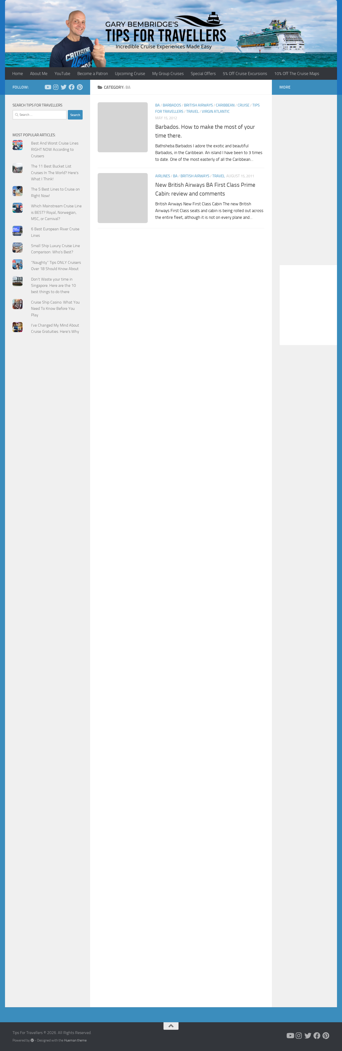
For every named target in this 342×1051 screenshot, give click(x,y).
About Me (39, 73)
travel (192, 111)
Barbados (172, 105)
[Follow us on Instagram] (56, 87)
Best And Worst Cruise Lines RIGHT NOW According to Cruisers (54, 149)
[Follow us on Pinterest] (80, 87)
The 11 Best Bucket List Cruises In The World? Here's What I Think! (54, 172)
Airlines (162, 176)
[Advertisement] (48, 439)
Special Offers (203, 73)
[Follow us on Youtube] (48, 87)
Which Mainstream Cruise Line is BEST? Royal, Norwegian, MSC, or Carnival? (56, 212)
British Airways (198, 105)
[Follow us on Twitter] (64, 87)
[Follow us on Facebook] (72, 87)
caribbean (225, 105)
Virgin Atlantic (216, 111)
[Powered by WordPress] (32, 1040)
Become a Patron (92, 73)
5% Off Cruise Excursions (245, 73)
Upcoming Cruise (130, 73)
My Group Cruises (168, 73)
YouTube (62, 73)
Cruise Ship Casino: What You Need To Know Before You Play (55, 308)
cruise (243, 105)
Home (17, 73)
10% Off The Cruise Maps (296, 73)
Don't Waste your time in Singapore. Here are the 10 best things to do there (53, 285)
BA (157, 105)
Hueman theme (75, 1040)
